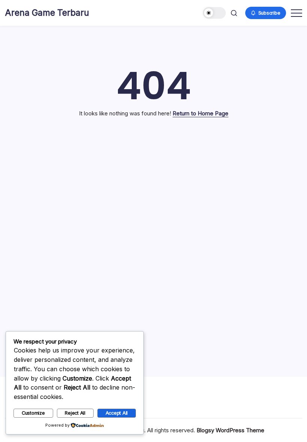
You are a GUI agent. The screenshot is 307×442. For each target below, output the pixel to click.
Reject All (75, 413)
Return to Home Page (200, 113)
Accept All (117, 413)
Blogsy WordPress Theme (230, 430)
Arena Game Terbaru (47, 12)
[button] (214, 13)
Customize (33, 413)
